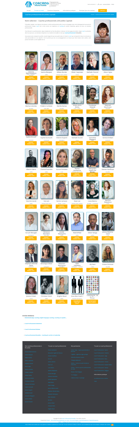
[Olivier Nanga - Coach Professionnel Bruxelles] (93, 221)
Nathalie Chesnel (92, 72)
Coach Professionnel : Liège (100, 356)
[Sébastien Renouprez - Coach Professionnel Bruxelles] (62, 253)
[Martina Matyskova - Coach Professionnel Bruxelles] (108, 189)
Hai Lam (46, 201)
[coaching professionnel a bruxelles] (43, 4)
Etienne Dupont (61, 138)
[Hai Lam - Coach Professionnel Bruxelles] (46, 189)
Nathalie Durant (77, 138)
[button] (92, 4)
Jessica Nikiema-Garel (107, 233)
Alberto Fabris (31, 169)
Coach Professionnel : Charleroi (101, 353)
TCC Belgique (74, 375)
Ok (112, 424)
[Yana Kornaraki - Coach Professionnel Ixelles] (31, 189)
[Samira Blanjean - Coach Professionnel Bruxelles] (46, 61)
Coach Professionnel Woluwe (32, 329)
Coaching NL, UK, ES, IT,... (92, 296)
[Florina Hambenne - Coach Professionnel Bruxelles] (77, 158)
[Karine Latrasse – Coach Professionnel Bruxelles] (62, 189)
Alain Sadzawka (77, 264)
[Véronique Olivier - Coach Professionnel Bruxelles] (46, 253)
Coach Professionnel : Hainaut (101, 367)
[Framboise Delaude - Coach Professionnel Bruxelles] (93, 94)
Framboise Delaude (92, 106)
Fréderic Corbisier (46, 106)
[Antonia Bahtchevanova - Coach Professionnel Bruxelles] (31, 61)
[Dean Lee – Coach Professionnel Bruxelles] (77, 189)
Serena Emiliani (108, 138)
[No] (137, 425)
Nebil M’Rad (51, 382)
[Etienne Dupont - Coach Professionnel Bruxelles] (62, 126)
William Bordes (62, 72)
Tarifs (95, 381)
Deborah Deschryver (108, 106)
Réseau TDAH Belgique (76, 372)
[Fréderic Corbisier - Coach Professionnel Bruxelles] (46, 94)
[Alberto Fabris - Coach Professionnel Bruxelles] (31, 158)
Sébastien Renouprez (62, 264)
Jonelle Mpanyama (62, 233)
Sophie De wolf (31, 137)
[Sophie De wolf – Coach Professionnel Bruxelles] (31, 126)
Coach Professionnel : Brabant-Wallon (103, 364)
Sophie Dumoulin (46, 138)
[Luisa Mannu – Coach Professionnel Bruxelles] (93, 189)
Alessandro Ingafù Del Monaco (92, 170)
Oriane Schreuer (107, 264)
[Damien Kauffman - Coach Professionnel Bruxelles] (108, 158)
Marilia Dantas (62, 106)
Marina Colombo (31, 106)
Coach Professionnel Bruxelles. (68, 418)
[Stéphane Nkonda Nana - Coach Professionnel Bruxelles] (31, 253)
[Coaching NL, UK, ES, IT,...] (93, 285)
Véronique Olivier (46, 264)
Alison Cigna (108, 72)
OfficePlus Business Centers (77, 357)
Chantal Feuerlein (46, 169)
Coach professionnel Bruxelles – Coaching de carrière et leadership (42, 335)
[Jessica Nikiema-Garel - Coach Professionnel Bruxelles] (108, 221)
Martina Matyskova (107, 201)
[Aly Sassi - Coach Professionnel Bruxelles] (93, 253)
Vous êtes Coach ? (77, 296)
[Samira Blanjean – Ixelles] (102, 31)
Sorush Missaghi (31, 233)
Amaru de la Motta (77, 106)
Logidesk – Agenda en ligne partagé (79, 354)
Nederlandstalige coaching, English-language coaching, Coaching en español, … (46, 317)
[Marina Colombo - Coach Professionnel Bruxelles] (31, 94)
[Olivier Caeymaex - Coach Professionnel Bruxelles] (77, 61)
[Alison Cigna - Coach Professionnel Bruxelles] (108, 61)
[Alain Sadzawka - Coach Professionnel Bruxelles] (77, 253)
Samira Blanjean (46, 72)
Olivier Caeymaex (77, 72)
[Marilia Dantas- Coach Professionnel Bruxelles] (62, 94)
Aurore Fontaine (61, 169)
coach (37, 26)
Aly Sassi (92, 264)
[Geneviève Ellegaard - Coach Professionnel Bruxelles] (93, 126)
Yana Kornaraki (31, 201)
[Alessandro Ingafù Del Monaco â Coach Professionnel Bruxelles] (93, 158)
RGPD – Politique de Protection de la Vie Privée (69, 422)
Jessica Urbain (31, 296)
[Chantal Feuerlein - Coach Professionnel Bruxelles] (46, 158)
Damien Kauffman (108, 169)
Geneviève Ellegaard (92, 138)
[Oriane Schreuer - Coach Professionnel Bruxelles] (108, 253)
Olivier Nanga (92, 233)
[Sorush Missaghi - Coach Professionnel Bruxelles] (31, 221)
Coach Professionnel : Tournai (101, 361)
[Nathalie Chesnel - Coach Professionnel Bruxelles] (93, 61)
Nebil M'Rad (77, 233)
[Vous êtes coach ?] (77, 285)
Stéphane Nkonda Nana (31, 264)
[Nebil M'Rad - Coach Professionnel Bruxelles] (77, 221)
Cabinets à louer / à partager (77, 378)
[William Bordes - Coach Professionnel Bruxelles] (62, 61)
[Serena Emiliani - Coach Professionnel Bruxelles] (108, 126)
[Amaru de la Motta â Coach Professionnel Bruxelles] (77, 94)
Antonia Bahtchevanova (31, 72)
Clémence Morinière (46, 233)
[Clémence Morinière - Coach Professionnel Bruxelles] (46, 221)
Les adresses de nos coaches (101, 378)
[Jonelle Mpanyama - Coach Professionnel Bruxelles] (62, 221)
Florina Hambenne (77, 169)
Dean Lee (77, 201)
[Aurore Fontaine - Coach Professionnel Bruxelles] (62, 158)
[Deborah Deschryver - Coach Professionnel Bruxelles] (108, 94)
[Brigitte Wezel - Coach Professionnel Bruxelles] (62, 285)
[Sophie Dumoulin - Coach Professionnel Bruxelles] (46, 126)
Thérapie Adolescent (76, 360)
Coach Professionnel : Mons (100, 359)
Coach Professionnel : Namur (101, 350)
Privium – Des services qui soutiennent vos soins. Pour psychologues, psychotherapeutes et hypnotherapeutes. (72, 420)
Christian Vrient (46, 296)
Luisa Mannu (92, 201)
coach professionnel (70, 33)
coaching (61, 26)
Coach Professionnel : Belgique (101, 370)
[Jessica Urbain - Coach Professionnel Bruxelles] (31, 285)
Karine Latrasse (61, 201)
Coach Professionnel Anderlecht (33, 323)
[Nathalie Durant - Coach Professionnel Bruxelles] (77, 126)
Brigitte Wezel (62, 296)
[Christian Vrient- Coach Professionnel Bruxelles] (46, 285)
